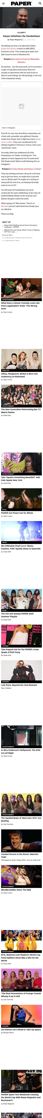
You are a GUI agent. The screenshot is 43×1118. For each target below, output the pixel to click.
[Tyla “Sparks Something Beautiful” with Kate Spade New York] (21, 463)
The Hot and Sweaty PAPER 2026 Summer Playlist (17, 615)
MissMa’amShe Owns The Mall (16, 890)
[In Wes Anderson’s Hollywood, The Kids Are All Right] (21, 735)
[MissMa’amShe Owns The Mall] (21, 875)
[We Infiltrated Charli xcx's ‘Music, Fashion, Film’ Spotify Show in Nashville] (21, 531)
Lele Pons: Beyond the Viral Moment (19, 685)
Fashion (5, 646)
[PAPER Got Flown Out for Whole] (21, 498)
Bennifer (4, 206)
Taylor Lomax (7, 312)
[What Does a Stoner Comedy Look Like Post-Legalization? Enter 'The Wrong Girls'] (21, 288)
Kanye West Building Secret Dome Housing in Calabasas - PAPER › (20, 226)
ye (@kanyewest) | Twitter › (12, 240)
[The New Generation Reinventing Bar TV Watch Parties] (21, 395)
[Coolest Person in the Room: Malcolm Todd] (21, 839)
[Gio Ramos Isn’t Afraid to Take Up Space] (21, 1015)
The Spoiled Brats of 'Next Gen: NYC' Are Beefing (21, 819)
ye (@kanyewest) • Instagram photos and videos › (18, 237)
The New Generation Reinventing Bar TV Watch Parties (21, 410)
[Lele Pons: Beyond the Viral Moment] (21, 670)
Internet (5, 682)
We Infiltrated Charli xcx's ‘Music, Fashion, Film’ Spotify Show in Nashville (21, 547)
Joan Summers (8, 824)
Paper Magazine (16, 39)
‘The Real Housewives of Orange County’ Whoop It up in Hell (21, 994)
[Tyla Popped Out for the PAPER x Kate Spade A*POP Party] (21, 635)
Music (4, 510)
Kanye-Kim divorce (9, 49)
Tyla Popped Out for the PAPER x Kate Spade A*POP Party (20, 650)
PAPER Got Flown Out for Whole (17, 513)
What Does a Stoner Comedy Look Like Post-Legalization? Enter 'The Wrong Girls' (20, 306)
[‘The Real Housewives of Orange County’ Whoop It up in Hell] (21, 979)
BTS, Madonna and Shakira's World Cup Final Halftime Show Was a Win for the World (20, 958)
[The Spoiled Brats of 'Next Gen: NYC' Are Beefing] (21, 803)
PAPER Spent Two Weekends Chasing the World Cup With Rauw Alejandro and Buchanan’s (21, 1097)
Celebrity (21, 32)
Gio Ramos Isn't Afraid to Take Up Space (21, 1029)
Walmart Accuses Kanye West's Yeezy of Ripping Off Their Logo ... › (22, 231)
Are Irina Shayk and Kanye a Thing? (25, 169)
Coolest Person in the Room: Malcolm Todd (19, 855)
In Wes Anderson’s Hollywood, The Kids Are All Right (20, 751)
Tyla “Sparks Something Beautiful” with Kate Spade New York (20, 478)
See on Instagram (8, 128)
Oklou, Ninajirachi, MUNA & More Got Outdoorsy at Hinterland (19, 375)
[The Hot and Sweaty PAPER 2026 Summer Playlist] (21, 599)
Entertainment (8, 300)
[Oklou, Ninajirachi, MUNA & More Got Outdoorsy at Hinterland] (21, 359)
